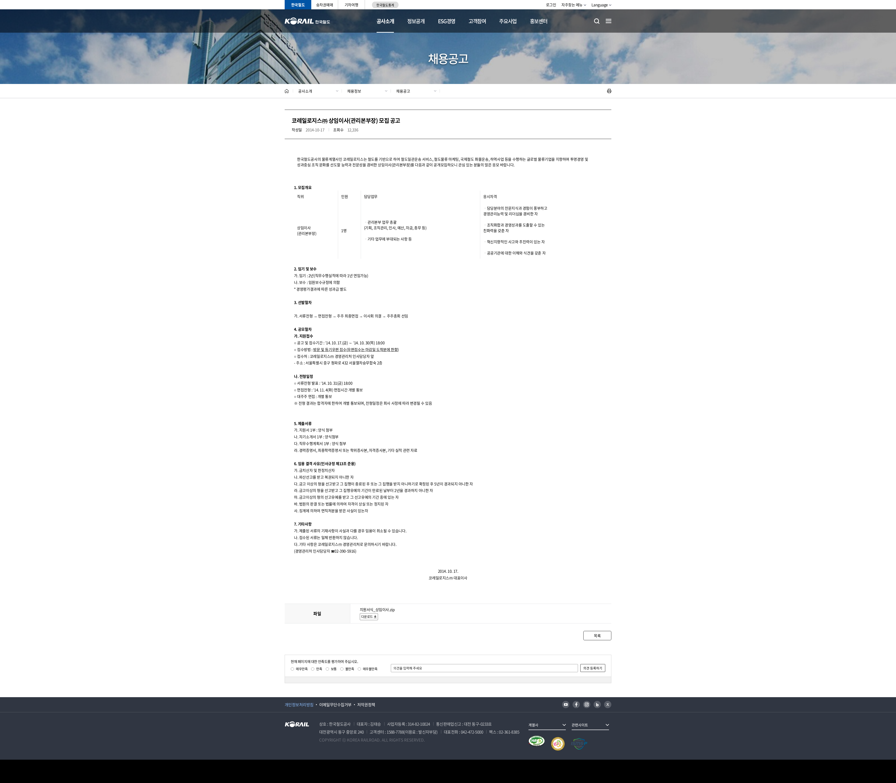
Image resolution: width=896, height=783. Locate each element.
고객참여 (477, 21)
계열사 (533, 724)
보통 (334, 669)
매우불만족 (370, 669)
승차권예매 (324, 4)
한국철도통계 (385, 5)
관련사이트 (580, 724)
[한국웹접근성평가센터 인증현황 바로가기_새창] (536, 744)
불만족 (349, 669)
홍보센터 (538, 21)
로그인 (551, 4)
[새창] (565, 704)
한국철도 (298, 4)
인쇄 (609, 91)
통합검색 (596, 21)
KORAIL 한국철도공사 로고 (307, 20)
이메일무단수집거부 (335, 704)
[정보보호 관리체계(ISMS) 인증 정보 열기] (579, 744)
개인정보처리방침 (299, 704)
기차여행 (351, 4)
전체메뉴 (608, 21)
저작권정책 (366, 704)
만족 (319, 669)
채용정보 (354, 91)
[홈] (287, 91)
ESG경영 (446, 21)
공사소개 (385, 21)
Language (600, 4)
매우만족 (302, 669)
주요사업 (508, 21)
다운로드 (367, 616)
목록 (597, 635)
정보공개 (416, 21)
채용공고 (403, 91)
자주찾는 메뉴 (572, 4)
